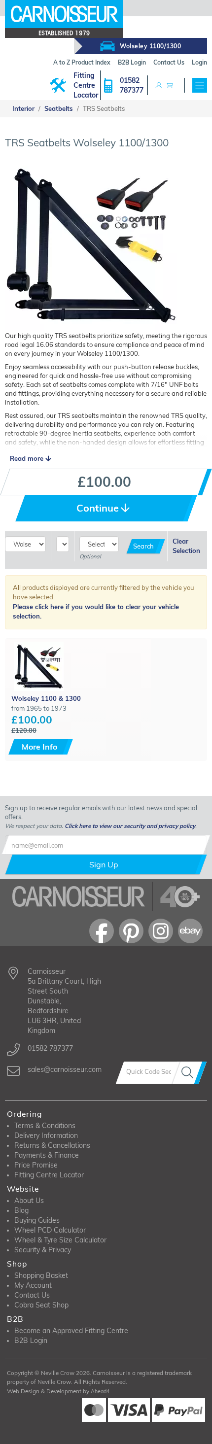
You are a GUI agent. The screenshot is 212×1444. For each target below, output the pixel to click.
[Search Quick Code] (189, 1073)
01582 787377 (131, 85)
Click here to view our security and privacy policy (130, 825)
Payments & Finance (46, 1155)
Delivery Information (46, 1135)
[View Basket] (169, 85)
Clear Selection (186, 546)
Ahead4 (100, 1391)
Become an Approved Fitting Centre (71, 1330)
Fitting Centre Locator (85, 85)
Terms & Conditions (44, 1125)
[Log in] (158, 85)
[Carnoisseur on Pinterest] (131, 931)
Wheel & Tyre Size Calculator (60, 1240)
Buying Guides (37, 1220)
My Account (33, 1285)
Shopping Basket (41, 1275)
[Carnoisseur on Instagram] (161, 931)
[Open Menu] (199, 85)
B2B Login (30, 1340)
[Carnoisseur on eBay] (190, 931)
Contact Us (32, 1295)
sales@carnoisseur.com (65, 1069)
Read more (27, 458)
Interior (23, 108)
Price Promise (36, 1165)
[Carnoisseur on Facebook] (101, 931)
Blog (21, 1210)
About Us (29, 1200)
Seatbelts (58, 108)
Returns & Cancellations (52, 1145)
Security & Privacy (42, 1249)
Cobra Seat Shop (41, 1305)
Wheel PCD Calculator (50, 1230)
